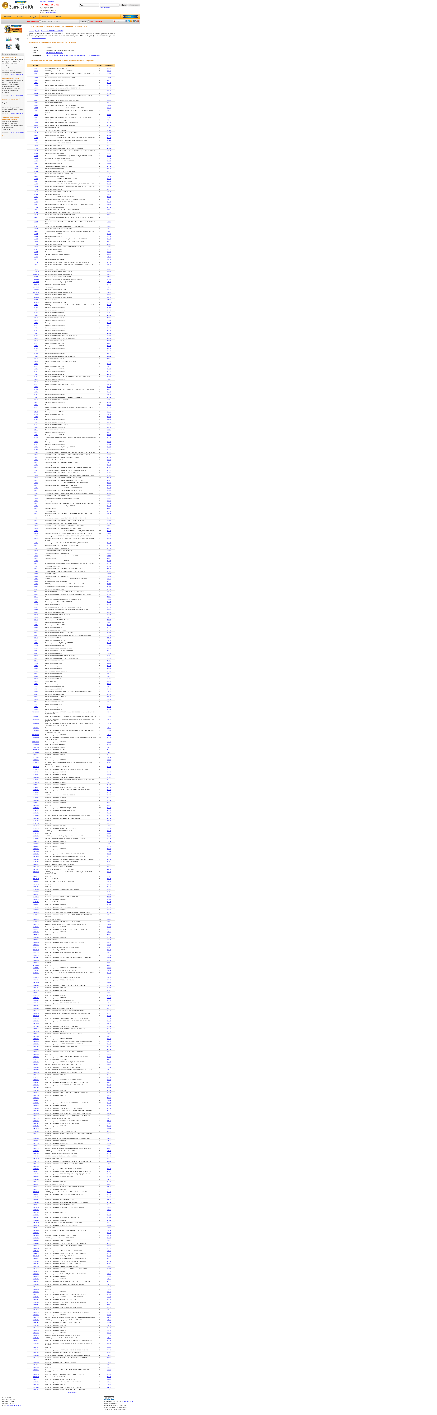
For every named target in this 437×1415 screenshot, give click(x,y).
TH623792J (36, 1121)
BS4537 (36, 163)
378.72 (109, 701)
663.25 (109, 1367)
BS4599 (36, 217)
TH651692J (36, 1292)
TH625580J (36, 1148)
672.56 (109, 1145)
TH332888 (36, 856)
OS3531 (36, 343)
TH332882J (36, 854)
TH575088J (36, 1026)
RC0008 (36, 465)
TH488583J (36, 907)
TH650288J (36, 1268)
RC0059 (36, 550)
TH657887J (36, 1340)
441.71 (109, 563)
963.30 (109, 1156)
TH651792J (36, 1294)
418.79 (109, 866)
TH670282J (36, 1379)
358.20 (109, 366)
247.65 (109, 467)
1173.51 (109, 217)
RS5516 (36, 602)
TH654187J (36, 1322)
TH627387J (36, 1169)
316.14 (109, 881)
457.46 (109, 754)
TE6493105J (35, 712)
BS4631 (36, 244)
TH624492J (36, 1126)
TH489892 (36, 919)
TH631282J (36, 1220)
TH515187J (36, 985)
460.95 (109, 957)
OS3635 (36, 449)
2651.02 (109, 292)
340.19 (109, 414)
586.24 (109, 1230)
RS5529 (36, 614)
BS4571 (36, 191)
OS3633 (36, 444)
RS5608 (36, 678)
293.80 (109, 424)
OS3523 (36, 330)
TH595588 (36, 1041)
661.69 (109, 1166)
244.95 (109, 125)
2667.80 (109, 1327)
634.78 (109, 1057)
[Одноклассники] (131, 21)
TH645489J (36, 1253)
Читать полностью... (17, 74)
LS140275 (36, 292)
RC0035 (36, 523)
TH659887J (36, 1364)
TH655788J (36, 1332)
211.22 (109, 555)
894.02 (109, 1263)
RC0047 (36, 536)
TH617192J (36, 1108)
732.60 (109, 179)
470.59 (109, 93)
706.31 (109, 568)
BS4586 (36, 212)
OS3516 (36, 320)
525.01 (109, 944)
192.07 (109, 374)
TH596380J (36, 1051)
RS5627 (36, 701)
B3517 (36, 130)
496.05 (109, 83)
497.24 (109, 777)
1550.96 (109, 271)
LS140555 (36, 299)
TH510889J (36, 962)
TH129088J (36, 769)
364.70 (109, 650)
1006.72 (109, 257)
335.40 (109, 578)
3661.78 (109, 284)
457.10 (109, 523)
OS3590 (36, 422)
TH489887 (36, 912)
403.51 (109, 604)
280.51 (109, 419)
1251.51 (109, 691)
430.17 (109, 264)
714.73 (109, 1197)
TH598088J (36, 1085)
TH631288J (36, 1225)
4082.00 (109, 287)
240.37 (109, 429)
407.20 (109, 145)
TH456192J (36, 889)
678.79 (109, 1110)
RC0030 (36, 511)
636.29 (109, 927)
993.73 (109, 1133)
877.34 (109, 684)
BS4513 (36, 143)
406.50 (109, 209)
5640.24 (109, 294)
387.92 (109, 658)
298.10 (109, 617)
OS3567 (36, 384)
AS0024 (36, 102)
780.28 (109, 696)
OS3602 (36, 435)
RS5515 (36, 599)
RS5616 (36, 694)
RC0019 (36, 485)
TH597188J (36, 1062)
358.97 (109, 376)
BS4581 (36, 204)
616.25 (109, 952)
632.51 (109, 987)
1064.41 (109, 1179)
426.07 (109, 163)
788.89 (109, 1379)
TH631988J (36, 1238)
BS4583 (36, 209)
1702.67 (109, 1274)
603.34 (109, 1243)
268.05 (109, 520)
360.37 (109, 576)
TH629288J (36, 1186)
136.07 (109, 317)
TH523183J (36, 987)
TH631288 (36, 1222)
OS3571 (36, 392)
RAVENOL (130, 17)
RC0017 (36, 480)
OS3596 (36, 427)
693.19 (109, 815)
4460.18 (109, 1289)
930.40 (109, 1309)
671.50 (109, 1238)
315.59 (109, 934)
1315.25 (109, 932)
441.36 (109, 990)
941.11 (109, 1312)
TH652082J (36, 1302)
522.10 (109, 1343)
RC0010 (36, 470)
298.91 (109, 543)
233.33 (109, 545)
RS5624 (36, 696)
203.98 (109, 511)
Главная (7, 17)
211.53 (109, 407)
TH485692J (36, 904)
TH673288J (36, 1387)
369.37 (109, 1062)
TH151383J (36, 828)
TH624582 (36, 1128)
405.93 (109, 962)
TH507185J (36, 932)
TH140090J (36, 782)
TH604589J (36, 1092)
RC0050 (36, 543)
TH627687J (36, 1174)
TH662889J (36, 1369)
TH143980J (36, 800)
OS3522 (36, 328)
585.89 (109, 818)
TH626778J (36, 1161)
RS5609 (36, 681)
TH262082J (36, 838)
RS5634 (36, 707)
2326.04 (109, 274)
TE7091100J (35, 742)
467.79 (109, 435)
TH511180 (36, 965)
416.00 (109, 68)
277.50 (109, 594)
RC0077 (36, 561)
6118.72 (109, 742)
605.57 (109, 828)
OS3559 (36, 374)
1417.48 (109, 1140)
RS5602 (36, 676)
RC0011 (36, 472)
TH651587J (36, 1289)
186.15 (109, 80)
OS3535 (36, 348)
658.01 (109, 239)
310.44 (109, 191)
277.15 (109, 397)
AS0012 (36, 93)
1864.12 (109, 1013)
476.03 (109, 1128)
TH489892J (36, 921)
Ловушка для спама (110, 1411)
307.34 (109, 571)
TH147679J (36, 815)
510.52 (109, 176)
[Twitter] (129, 21)
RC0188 (36, 586)
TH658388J (36, 1355)
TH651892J (36, 1297)
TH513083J (36, 977)
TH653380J (36, 1312)
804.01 (109, 1202)
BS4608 (36, 221)
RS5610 (36, 684)
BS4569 (36, 189)
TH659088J (36, 1362)
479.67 (109, 707)
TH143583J (36, 797)
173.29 (109, 333)
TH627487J (36, 1171)
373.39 (109, 919)
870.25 (109, 671)
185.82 (109, 135)
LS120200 (36, 279)
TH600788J (36, 1090)
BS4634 (36, 249)
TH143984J (36, 802)
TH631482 (36, 1230)
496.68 (109, 558)
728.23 (109, 1036)
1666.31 (109, 1338)
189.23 (109, 358)
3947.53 (109, 289)
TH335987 (36, 866)
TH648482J (36, 1258)
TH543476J (36, 1000)
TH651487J (36, 1286)
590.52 (109, 221)
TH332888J (36, 859)
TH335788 (36, 864)
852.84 (109, 1181)
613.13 (109, 782)
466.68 (109, 1044)
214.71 (109, 561)
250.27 (109, 394)
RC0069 (36, 558)
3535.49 (109, 747)
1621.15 (109, 1248)
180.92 (109, 488)
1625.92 (109, 1251)
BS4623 (36, 231)
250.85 (109, 607)
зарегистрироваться (39, 38)
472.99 (109, 891)
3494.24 (109, 1317)
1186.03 (109, 640)
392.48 (109, 427)
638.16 (109, 1046)
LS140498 (36, 297)
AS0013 (36, 95)
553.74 (109, 886)
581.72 (109, 249)
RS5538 (36, 625)
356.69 (109, 166)
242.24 (109, 371)
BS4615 (36, 228)
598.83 (109, 909)
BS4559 (36, 176)
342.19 (109, 779)
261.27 (109, 493)
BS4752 (36, 262)
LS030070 (36, 274)
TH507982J (36, 957)
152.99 (109, 346)
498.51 (109, 1225)
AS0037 (36, 117)
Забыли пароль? (105, 7)
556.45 (109, 1064)
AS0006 (36, 88)
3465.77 (109, 1069)
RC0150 (36, 573)
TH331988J (36, 849)
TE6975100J (35, 730)
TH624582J (36, 1131)
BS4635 (36, 252)
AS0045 (36, 122)
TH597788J (36, 1074)
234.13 (109, 411)
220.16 (109, 138)
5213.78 (109, 299)
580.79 (109, 977)
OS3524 (36, 333)
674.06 (109, 833)
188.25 (109, 148)
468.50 (109, 88)
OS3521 (36, 325)
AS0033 (36, 110)
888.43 (109, 622)
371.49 (109, 876)
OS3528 (36, 335)
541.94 (109, 1131)
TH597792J (36, 1077)
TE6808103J (35, 719)
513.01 (109, 902)
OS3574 (36, 397)
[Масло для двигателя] (9, 46)
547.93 (109, 950)
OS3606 (36, 437)
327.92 (109, 442)
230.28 (109, 364)
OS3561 (36, 376)
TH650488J (36, 1271)
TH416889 (36, 872)
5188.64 (109, 728)
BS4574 (36, 197)
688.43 (109, 231)
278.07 (109, 485)
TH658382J (36, 1352)
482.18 (109, 85)
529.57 (109, 1256)
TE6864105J (35, 723)
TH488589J (36, 909)
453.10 (109, 95)
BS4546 (36, 171)
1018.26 (109, 1199)
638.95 (109, 110)
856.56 (109, 1108)
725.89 (109, 1080)
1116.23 (109, 998)
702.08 (109, 762)
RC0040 (36, 533)
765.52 (109, 1067)
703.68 (109, 405)
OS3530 (36, 340)
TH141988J (36, 792)
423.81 (109, 619)
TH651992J (36, 1299)
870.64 (109, 1100)
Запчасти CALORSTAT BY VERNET (52, 31)
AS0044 (36, 120)
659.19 (109, 228)
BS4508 (36, 138)
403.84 (109, 614)
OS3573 (36, 394)
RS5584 (36, 663)
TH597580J (36, 1069)
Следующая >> (71, 1392)
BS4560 (36, 179)
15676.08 (109, 302)
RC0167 (36, 578)
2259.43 (109, 1279)
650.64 (109, 1054)
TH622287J (36, 1113)
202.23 (109, 356)
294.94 (109, 470)
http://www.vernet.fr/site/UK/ (54, 53)
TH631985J (36, 1233)
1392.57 (109, 1389)
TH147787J (36, 823)
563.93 (109, 246)
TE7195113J (35, 749)
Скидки (33, 17)
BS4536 (36, 161)
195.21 (109, 348)
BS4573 (36, 194)
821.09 (109, 1217)
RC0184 (36, 581)
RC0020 (36, 488)
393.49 (109, 444)
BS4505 (36, 135)
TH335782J (36, 861)
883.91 (109, 1113)
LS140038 (36, 284)
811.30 (109, 115)
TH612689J (36, 1105)
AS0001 (36, 73)
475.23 (109, 849)
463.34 (109, 896)
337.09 (109, 153)
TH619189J (36, 1110)
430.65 (109, 805)
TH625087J (36, 1140)
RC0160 (36, 576)
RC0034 (36, 520)
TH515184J (36, 980)
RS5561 (36, 648)
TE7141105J (35, 744)
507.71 (109, 854)
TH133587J (36, 774)
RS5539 (36, 627)
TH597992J (36, 1082)
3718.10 (109, 120)
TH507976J (36, 955)
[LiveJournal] (136, 21)
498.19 (109, 1222)
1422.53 (109, 1355)
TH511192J (36, 973)
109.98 (109, 581)
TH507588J (36, 942)
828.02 (109, 1207)
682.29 (109, 1161)
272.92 (109, 361)
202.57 (109, 320)
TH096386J (36, 754)
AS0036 (36, 115)
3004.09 (109, 737)
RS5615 (36, 691)
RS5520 (36, 609)
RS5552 (36, 630)
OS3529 (36, 338)
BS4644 (36, 254)
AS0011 (36, 90)
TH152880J (36, 831)
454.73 (109, 171)
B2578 (36, 127)
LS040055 (36, 276)
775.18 (109, 1051)
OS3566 (36, 381)
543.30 (109, 759)
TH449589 (36, 884)
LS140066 (36, 287)
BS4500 (36, 132)
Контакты (46, 17)
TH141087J (36, 784)
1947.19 (109, 1072)
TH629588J (36, 1207)
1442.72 (109, 1240)
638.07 (109, 105)
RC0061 (36, 553)
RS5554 (36, 635)
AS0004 (36, 83)
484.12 (109, 449)
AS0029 (36, 105)
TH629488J (36, 1197)
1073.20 (109, 254)
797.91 (109, 632)
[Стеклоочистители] (17, 39)
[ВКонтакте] (126, 21)
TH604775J (36, 1095)
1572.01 (109, 1245)
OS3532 (36, 346)
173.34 (109, 143)
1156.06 (109, 269)
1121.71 (109, 1186)
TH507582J (36, 937)
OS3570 (36, 389)
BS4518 (36, 148)
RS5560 (36, 645)
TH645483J (36, 1251)
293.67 (109, 454)
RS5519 (36, 607)
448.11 (109, 973)
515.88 (109, 907)
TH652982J (36, 1309)
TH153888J (36, 836)
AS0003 (36, 80)
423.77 (109, 437)
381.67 (109, 808)
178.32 (109, 315)
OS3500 (36, 305)
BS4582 (36, 207)
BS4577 (36, 199)
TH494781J (36, 927)
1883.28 (109, 995)
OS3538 (36, 351)
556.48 (109, 1307)
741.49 (109, 1281)
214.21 (109, 387)
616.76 (109, 823)
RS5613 (36, 689)
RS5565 (36, 655)
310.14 (109, 452)
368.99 (109, 538)
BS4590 (36, 214)
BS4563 (36, 184)
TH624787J (36, 1133)
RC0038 (36, 528)
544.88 (109, 202)
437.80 (109, 660)
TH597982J (36, 1080)
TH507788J (36, 952)
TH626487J (36, 1156)
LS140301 (36, 294)
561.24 (109, 244)
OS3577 (36, 402)
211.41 (109, 307)
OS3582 (36, 407)
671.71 (109, 1018)
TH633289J (36, 1243)
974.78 (109, 199)
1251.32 (109, 846)
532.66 (109, 1123)
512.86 (109, 422)
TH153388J (36, 833)
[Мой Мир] (133, 21)
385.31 (109, 168)
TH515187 (36, 982)
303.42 (109, 872)
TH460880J (36, 891)
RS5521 (36, 612)
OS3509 (36, 315)
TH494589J (36, 924)
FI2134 (36, 269)
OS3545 (36, 361)
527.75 (109, 792)
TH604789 (36, 1100)
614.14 (109, 757)
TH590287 (36, 1036)
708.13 (109, 1233)
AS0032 (36, 107)
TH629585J (36, 1204)
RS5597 (36, 673)
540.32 (109, 673)
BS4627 (36, 239)
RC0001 (36, 452)
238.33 (109, 379)
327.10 (109, 769)
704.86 (109, 1021)
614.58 (109, 173)
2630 (35, 68)
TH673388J (36, 1389)
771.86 (109, 955)
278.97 (109, 550)
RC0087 (36, 568)
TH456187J (36, 886)
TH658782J (36, 1357)
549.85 (109, 117)
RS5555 (36, 637)
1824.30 (109, 1292)
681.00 (109, 861)
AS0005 (36, 85)
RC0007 (36, 462)
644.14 (109, 1126)
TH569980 (36, 1016)
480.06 (109, 982)
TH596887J (36, 1057)
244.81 (109, 132)
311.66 (109, 140)
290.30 (109, 392)
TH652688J (36, 1307)
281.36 (109, 465)
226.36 (109, 325)
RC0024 (36, 495)
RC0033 (36, 518)
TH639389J (36, 1245)
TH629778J (36, 1212)
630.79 (109, 262)
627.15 (109, 1039)
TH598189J (36, 1087)
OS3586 (36, 414)
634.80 (109, 749)
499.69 (109, 214)
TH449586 (36, 881)
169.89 (109, 480)
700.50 (109, 1082)
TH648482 (36, 1256)
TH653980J (36, 1320)
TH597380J (36, 1067)
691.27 (109, 236)
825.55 (109, 992)
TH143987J (36, 808)
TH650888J (36, 1276)
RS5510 (36, 594)
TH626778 (36, 1158)
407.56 (109, 475)
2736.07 (109, 716)
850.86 (109, 1016)
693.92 (109, 1352)
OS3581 (36, 405)
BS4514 (36, 145)
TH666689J (36, 1374)
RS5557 (36, 640)
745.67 (109, 1350)
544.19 (109, 1090)
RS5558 (36, 643)
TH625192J (36, 1143)
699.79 (109, 241)
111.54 (109, 584)
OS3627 (36, 442)
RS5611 (36, 686)
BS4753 (36, 264)
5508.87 (109, 712)
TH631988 (36, 1235)
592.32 (109, 648)
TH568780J (36, 1010)
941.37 (109, 678)
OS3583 (36, 411)
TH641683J (36, 1248)
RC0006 (36, 460)
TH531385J (36, 995)
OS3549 (36, 364)
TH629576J (36, 1199)
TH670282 (36, 1377)
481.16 (109, 1074)
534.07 (109, 924)
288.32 (109, 156)
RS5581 (36, 660)
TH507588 (36, 939)
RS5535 (36, 619)
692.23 (109, 1189)
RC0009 (36, 467)
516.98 (109, 1261)
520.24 (109, 790)
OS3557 (36, 371)
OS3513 (36, 317)
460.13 (109, 513)
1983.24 (109, 1276)
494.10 (109, 1158)
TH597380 (36, 1064)
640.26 (109, 1118)
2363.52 (109, 719)
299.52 (109, 609)
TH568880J (36, 1013)
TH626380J (36, 1153)
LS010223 (36, 271)
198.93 (109, 528)
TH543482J (36, 1003)
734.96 (109, 668)
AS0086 (36, 125)
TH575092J (36, 1028)
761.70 (109, 841)
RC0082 (36, 563)
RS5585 (36, 666)
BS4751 (36, 259)
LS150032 (36, 302)
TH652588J (36, 1304)
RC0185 (36, 584)
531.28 (109, 929)
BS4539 (36, 166)
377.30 (109, 856)
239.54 (109, 498)
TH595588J (36, 1044)
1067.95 (109, 1210)
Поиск (84, 21)
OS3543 (36, 358)
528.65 (109, 689)
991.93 (109, 1322)
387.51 (109, 709)
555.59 (109, 836)
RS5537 (36, 622)
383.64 (109, 894)
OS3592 (36, 424)
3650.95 (109, 1320)
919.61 (109, 1143)
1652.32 (109, 1253)
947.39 (109, 1314)
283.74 (109, 503)
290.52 (109, 384)
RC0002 (36, 454)
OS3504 (36, 307)
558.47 (109, 1028)
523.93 (109, 1212)
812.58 (109, 252)
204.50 (109, 389)
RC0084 (36, 566)
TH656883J (36, 1335)
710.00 (109, 1304)
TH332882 (36, 851)
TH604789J (36, 1103)
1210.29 (109, 1387)
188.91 (109, 351)
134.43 (109, 323)
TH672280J (36, 1384)
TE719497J (36, 747)
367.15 (109, 589)
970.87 (109, 1085)
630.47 (109, 107)
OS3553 (36, 369)
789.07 (109, 899)
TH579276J (36, 1031)
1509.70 (109, 1332)
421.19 (109, 1174)
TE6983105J (35, 737)
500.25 (109, 686)
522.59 (109, 1215)
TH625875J (36, 1151)
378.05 (109, 194)
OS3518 (36, 323)
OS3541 (36, 356)
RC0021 (36, 490)
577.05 (109, 1169)
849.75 (109, 1364)
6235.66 (109, 730)
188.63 (109, 343)
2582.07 (109, 1271)
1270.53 (109, 189)
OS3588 (36, 419)
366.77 (109, 591)
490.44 (109, 663)
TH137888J (36, 779)
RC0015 (36, 475)
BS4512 (36, 140)
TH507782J (36, 947)
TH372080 (36, 869)
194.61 (109, 338)
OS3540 (36, 353)
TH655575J (36, 1330)
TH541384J (36, 998)
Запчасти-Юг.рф (18, 5)
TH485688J (36, 902)
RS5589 (36, 668)
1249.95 (109, 1008)
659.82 (109, 1033)
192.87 (109, 402)
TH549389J (36, 1008)
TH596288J (36, 1049)
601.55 (109, 234)
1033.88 (109, 1003)
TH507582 (36, 934)
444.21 (109, 1235)
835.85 (109, 226)
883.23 (109, 1000)
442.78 (109, 447)
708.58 (109, 1266)
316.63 (109, 912)
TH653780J (36, 1317)
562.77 (109, 795)
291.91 (109, 506)
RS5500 (36, 589)
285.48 (109, 186)
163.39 (109, 330)
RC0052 (36, 545)
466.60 (109, 1148)
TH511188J (36, 970)
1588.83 (109, 1382)
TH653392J (36, 1314)
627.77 (109, 1302)
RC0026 (36, 500)
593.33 (109, 825)
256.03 (109, 508)
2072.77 (109, 1151)
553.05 (109, 207)
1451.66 (109, 1299)
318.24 (109, 939)
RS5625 (36, 699)
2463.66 (109, 1362)
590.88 (109, 630)
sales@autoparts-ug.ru (52, 12)
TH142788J (36, 795)
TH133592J (36, 777)
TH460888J (36, 896)
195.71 (109, 477)
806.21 (109, 699)
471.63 (109, 1171)
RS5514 (36, 596)
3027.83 (109, 1330)
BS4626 (36, 236)
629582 (36, 70)
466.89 (109, 800)
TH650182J (36, 1263)
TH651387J (36, 1284)
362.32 (109, 767)
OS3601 (36, 432)
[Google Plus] (138, 21)
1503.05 (109, 1176)
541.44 (109, 1192)
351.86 (109, 772)
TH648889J (36, 1261)
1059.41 (109, 1284)
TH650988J (36, 1279)
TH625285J (36, 1145)
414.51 (109, 869)
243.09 (109, 312)
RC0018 (36, 483)
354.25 (109, 566)
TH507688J (36, 944)
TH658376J (36, 1350)
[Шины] (17, 46)
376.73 (109, 184)
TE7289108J (35, 752)
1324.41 (109, 1204)
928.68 (109, 70)
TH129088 (36, 767)
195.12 (109, 353)
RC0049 (36, 538)
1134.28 (109, 1005)
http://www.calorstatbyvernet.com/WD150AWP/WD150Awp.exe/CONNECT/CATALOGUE (73, 55)
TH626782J (36, 1163)
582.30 (109, 704)
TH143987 (36, 805)
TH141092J (36, 787)
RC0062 (36, 555)
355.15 (109, 612)
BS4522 (36, 153)
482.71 (109, 787)
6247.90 (109, 723)
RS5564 (36, 653)
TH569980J (36, 1018)
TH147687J (36, 818)
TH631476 (36, 1227)
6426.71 (109, 282)
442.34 (109, 1092)
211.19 (109, 417)
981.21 (109, 122)
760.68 (109, 813)
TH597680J (36, 1072)
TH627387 (36, 1166)
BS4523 (36, 156)
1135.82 (109, 637)
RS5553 (36, 632)
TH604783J (36, 1098)
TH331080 (36, 846)
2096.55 (109, 1294)
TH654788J (36, 1325)
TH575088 (36, 1023)
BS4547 (36, 173)
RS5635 (36, 709)
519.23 (109, 1163)
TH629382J (36, 1189)
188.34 (109, 340)
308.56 (109, 602)
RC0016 (36, 477)
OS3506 (36, 310)
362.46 (109, 536)
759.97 (109, 1077)
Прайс (37, 31)
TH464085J (36, 899)
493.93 (109, 596)
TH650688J (36, 1274)
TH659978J (36, 1367)
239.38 (109, 305)
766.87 (109, 181)
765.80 (109, 947)
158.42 (109, 328)
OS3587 (36, 417)
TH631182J (36, 1217)
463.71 (109, 197)
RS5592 (36, 671)
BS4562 (36, 181)
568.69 (109, 1095)
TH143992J (36, 810)
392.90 (109, 655)
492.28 (109, 802)
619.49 (109, 1049)
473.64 (109, 942)
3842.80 (109, 297)
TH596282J (36, 1046)
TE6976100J (35, 735)
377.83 (109, 879)
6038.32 (109, 744)
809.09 (109, 864)
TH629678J (36, 1210)
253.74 (109, 627)
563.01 (109, 77)
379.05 (109, 921)
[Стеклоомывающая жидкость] (9, 39)
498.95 (109, 1103)
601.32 (109, 797)
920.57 (109, 694)
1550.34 (109, 1374)
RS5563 (36, 650)
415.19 (109, 810)
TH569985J (36, 1021)
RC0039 (36, 531)
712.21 (109, 1340)
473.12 (109, 1026)
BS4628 (36, 241)
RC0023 (36, 493)
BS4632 (36, 246)
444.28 (109, 1059)
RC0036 (36, 525)
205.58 (109, 553)
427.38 (109, 980)
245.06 (109, 500)
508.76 (109, 161)
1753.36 (109, 1369)
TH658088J (36, 1343)
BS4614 (36, 226)
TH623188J (36, 1118)
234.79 (109, 369)
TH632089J (36, 1240)
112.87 (109, 586)
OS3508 (36, 312)
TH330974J (36, 841)
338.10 (109, 914)
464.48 (109, 774)
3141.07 (109, 735)
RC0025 (36, 498)
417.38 (109, 838)
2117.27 (109, 1297)
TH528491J (36, 990)
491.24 (109, 889)
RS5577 (36, 658)
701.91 (109, 1268)
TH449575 (36, 876)
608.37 (109, 259)
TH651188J (36, 1281)
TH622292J (36, 1115)
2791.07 (109, 1335)
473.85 (109, 1184)
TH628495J (36, 1176)
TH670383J (36, 1382)
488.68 (109, 965)
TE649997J (36, 716)
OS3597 (36, 429)
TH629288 (36, 1184)
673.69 (109, 831)
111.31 (109, 130)
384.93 (109, 462)
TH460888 (36, 894)
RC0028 (36, 506)
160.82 (109, 310)
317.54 (109, 158)
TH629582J (36, 1202)
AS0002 (36, 77)
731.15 (109, 635)
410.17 (109, 960)
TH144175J (36, 813)
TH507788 (36, 950)
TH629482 (36, 1192)
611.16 (109, 1227)
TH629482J (36, 1194)
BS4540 (36, 168)
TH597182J (36, 1059)
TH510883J (36, 960)
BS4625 (36, 234)
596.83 (109, 820)
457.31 (109, 784)
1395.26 (109, 1010)
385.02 (109, 599)
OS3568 (36, 387)
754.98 (109, 643)
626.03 (109, 1347)
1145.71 (109, 1121)
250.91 (109, 573)
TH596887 (36, 1054)
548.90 (109, 967)
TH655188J (36, 1327)
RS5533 (36, 617)
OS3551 (36, 366)
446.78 (109, 1041)
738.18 (109, 102)
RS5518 (36, 604)
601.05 (109, 859)
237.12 (109, 381)
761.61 (109, 1105)
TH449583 (36, 879)
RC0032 (36, 513)
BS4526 (36, 158)
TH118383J (36, 757)
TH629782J (36, 1215)
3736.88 (109, 1384)
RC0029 (36, 508)
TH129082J (36, 759)
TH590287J (36, 1039)
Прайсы (20, 17)
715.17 (109, 653)
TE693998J (36, 728)
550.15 (109, 1023)
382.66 (109, 518)
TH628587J (36, 1179)
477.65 (109, 937)
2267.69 (109, 1286)
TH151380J (36, 825)
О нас (58, 17)
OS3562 (36, 379)
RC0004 (36, 457)
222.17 (109, 531)
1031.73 (109, 1031)
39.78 (109, 127)
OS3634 (36, 447)
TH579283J (36, 1033)
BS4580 (36, 202)
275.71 (109, 150)
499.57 (109, 1357)
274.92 (109, 472)
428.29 (109, 432)
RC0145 (36, 571)
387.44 (109, 851)
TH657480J (36, 1338)
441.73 (109, 985)
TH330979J (36, 843)
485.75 (109, 1098)
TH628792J (36, 1181)
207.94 (109, 490)
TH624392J (36, 1123)
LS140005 (36, 282)
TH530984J (36, 992)
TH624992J (36, 1138)
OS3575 (36, 399)
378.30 (109, 625)
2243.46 (109, 276)
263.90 (109, 399)
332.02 (109, 884)
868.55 (109, 100)
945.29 (109, 1115)
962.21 (109, 1153)
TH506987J (36, 929)
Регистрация (134, 5)
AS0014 (36, 100)
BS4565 (36, 186)
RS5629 (36, 704)
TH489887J (36, 914)
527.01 (109, 904)
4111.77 (109, 752)
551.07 (109, 73)
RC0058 (36, 548)
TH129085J (36, 762)
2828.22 (109, 1325)
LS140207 (36, 289)
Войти (124, 5)
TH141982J (36, 790)
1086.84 (109, 212)
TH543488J (36, 1005)
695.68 (109, 1087)
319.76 (109, 460)
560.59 (109, 970)
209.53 (109, 525)
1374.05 (109, 681)
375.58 (109, 495)
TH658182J (36, 1347)
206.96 (109, 548)
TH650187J (36, 1266)
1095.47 (109, 676)
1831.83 (109, 1138)
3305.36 (109, 279)
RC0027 (36, 503)
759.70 (109, 1258)
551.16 (109, 1194)
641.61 (109, 645)
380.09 (109, 533)
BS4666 (36, 257)
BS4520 (36, 150)
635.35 (109, 90)
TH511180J (36, 967)
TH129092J (36, 772)
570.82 (109, 204)
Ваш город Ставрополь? (47, 1)
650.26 (109, 1220)
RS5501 (36, 591)
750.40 (109, 666)
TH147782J (36, 820)
